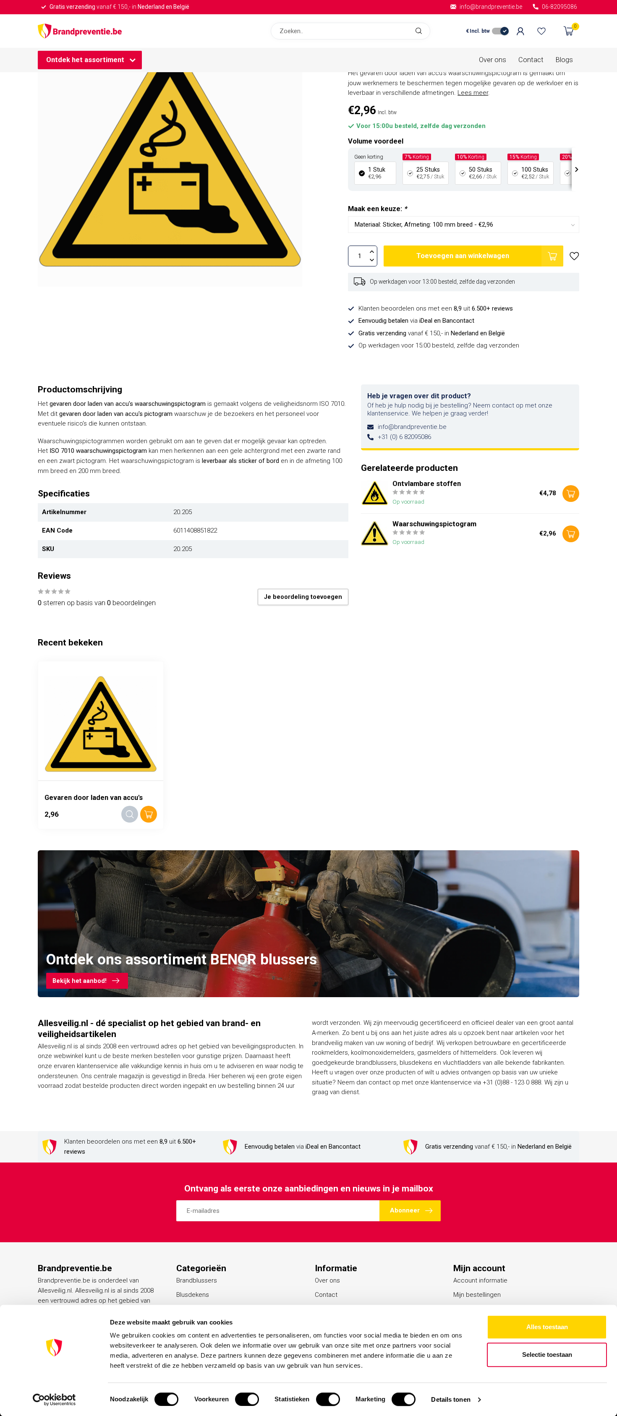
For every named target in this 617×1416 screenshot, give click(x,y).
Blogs (564, 60)
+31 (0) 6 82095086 (404, 437)
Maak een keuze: (377, 209)
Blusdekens (192, 1294)
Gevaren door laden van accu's (93, 798)
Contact (531, 60)
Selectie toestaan (547, 1354)
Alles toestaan (547, 1326)
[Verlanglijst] (541, 31)
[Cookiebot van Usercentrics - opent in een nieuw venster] (54, 1399)
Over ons (492, 60)
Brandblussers (196, 1280)
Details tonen (450, 1399)
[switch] (247, 1399)
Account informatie (480, 1280)
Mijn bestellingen (477, 1294)
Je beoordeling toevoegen (303, 596)
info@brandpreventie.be (412, 427)
